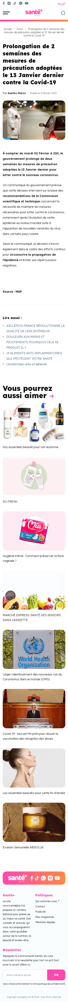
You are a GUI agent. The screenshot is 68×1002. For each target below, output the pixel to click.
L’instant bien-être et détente (26, 364)
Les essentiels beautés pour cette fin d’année (34, 793)
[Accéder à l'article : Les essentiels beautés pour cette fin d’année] (34, 767)
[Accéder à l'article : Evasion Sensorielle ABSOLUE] (34, 822)
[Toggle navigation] (6, 12)
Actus (20, 29)
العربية (61, 3)
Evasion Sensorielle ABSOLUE (23, 847)
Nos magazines (44, 917)
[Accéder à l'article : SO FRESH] (34, 476)
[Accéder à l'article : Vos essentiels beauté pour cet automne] (34, 422)
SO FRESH (10, 501)
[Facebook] (4, 3)
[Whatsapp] (20, 3)
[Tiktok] (15, 3)
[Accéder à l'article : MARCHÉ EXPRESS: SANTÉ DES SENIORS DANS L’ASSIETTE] (34, 590)
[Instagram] (9, 3)
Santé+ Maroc (17, 93)
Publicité (40, 911)
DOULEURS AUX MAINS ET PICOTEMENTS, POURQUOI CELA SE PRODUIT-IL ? (32, 342)
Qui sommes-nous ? (47, 901)
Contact (40, 906)
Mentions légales (45, 922)
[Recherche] (63, 12)
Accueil (8, 29)
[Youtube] (28, 3)
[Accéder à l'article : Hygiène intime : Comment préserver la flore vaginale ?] (34, 530)
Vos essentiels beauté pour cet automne (30, 447)
